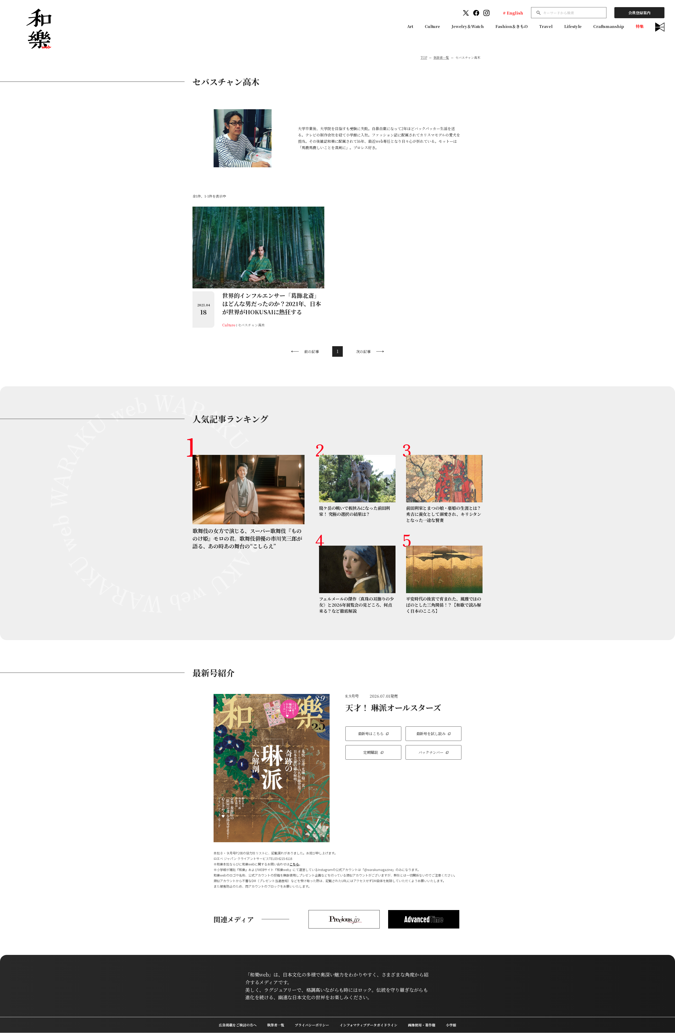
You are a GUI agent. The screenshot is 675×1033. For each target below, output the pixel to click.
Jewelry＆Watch (468, 26)
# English (513, 13)
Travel (545, 26)
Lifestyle (573, 26)
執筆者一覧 (441, 57)
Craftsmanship (608, 26)
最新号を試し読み (431, 733)
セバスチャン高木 (251, 324)
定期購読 (370, 752)
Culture (432, 26)
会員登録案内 (639, 12)
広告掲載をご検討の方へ (238, 1024)
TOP (424, 57)
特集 (640, 26)
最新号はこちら (371, 733)
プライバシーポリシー (312, 1024)
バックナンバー (430, 752)
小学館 (451, 1024)
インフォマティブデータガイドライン (368, 1024)
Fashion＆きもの (511, 26)
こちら (294, 864)
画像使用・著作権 (421, 1024)
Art (410, 26)
